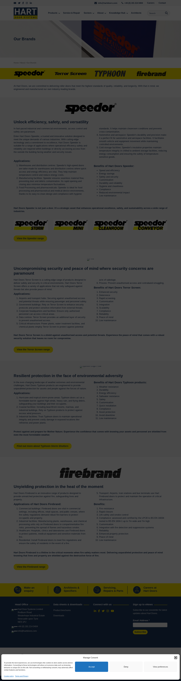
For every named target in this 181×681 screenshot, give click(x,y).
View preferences (160, 667)
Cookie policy (9, 676)
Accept (92, 667)
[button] (175, 657)
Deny (126, 667)
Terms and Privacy (21, 676)
